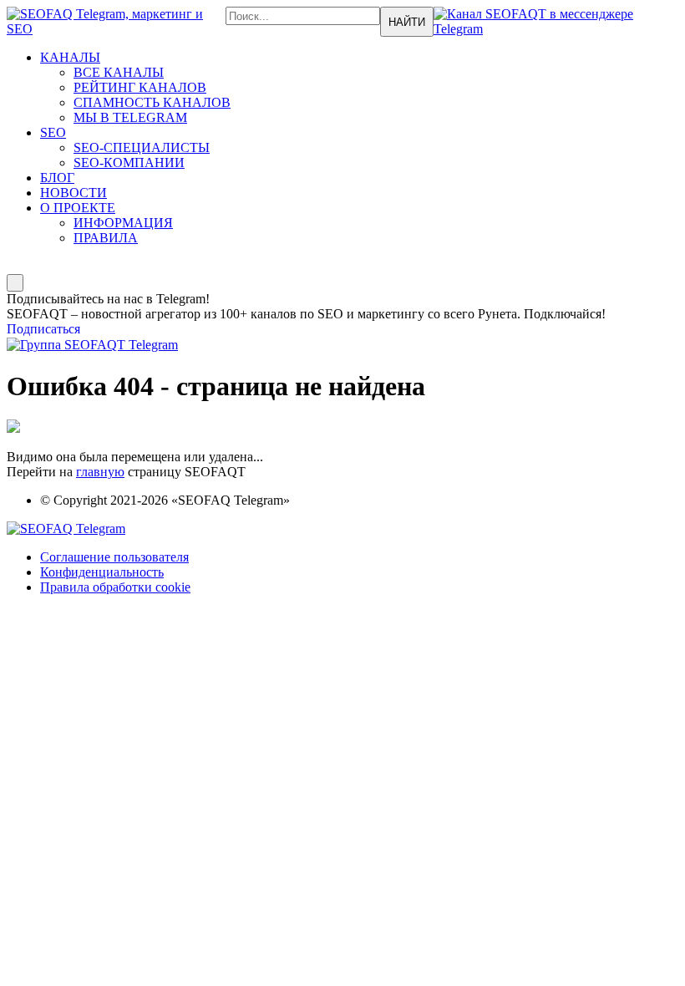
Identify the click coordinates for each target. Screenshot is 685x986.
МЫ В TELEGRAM (130, 117)
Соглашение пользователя (114, 557)
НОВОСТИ (73, 193)
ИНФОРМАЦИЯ (123, 223)
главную (100, 472)
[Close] (15, 283)
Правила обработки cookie (115, 587)
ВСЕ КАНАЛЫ (119, 72)
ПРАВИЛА (106, 238)
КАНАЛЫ (70, 57)
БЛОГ (57, 177)
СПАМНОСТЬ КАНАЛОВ (152, 102)
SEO (53, 132)
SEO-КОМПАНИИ (129, 162)
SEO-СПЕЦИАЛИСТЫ (142, 147)
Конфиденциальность (102, 572)
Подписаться (43, 329)
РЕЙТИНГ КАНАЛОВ (140, 87)
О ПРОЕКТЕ (77, 208)
